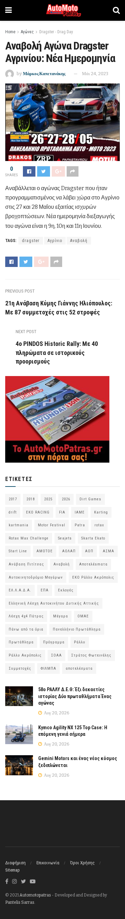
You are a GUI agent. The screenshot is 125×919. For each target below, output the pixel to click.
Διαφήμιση (15, 862)
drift (13, 512)
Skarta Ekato (93, 538)
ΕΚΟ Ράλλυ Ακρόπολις (93, 577)
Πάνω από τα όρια (26, 629)
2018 (30, 499)
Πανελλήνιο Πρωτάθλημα (77, 629)
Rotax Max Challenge (29, 538)
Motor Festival (51, 525)
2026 (66, 499)
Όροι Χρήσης (82, 862)
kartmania (18, 525)
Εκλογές (66, 590)
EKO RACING (38, 512)
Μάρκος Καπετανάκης (44, 73)
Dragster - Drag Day (56, 31)
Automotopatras (35, 895)
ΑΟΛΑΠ (69, 551)
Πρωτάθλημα (21, 642)
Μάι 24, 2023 (95, 73)
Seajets (65, 538)
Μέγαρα (60, 616)
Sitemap (12, 870)
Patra (80, 525)
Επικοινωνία (47, 862)
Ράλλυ (79, 642)
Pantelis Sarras (19, 902)
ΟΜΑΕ (83, 616)
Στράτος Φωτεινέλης (91, 655)
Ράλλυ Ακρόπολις (25, 655)
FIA (62, 512)
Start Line (18, 551)
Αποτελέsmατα (93, 564)
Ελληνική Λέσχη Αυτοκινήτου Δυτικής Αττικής (54, 603)
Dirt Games (90, 499)
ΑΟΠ (89, 551)
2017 (13, 499)
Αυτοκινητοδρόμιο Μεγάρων (36, 577)
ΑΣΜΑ (108, 551)
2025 (48, 499)
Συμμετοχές (20, 668)
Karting (101, 512)
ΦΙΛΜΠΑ (48, 668)
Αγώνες (27, 31)
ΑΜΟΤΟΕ (44, 551)
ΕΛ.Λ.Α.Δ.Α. (20, 590)
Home (10, 31)
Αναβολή (79, 240)
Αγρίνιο (55, 240)
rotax (99, 525)
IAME (80, 512)
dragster (31, 240)
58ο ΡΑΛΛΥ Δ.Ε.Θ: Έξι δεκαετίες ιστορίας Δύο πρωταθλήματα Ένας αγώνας (74, 696)
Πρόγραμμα (54, 642)
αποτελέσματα (79, 668)
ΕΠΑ (45, 590)
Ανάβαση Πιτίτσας (26, 564)
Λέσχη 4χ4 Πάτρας (26, 616)
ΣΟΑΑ (56, 655)
